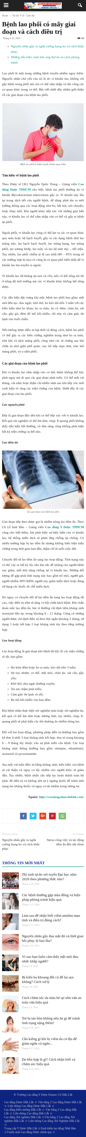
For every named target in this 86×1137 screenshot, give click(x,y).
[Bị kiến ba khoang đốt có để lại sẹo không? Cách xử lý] (10, 983)
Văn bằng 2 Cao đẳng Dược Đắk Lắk (60, 1102)
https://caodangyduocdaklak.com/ (61, 797)
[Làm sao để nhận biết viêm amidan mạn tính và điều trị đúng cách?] (10, 921)
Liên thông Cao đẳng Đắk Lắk (31, 1113)
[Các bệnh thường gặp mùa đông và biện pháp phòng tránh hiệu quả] (10, 901)
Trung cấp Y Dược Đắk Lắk (20, 1128)
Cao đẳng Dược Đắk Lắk (19, 1102)
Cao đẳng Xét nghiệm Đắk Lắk (22, 1117)
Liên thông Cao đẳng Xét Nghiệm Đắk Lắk (54, 1120)
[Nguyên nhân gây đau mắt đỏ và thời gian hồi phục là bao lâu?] (10, 942)
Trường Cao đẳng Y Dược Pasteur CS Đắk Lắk (44, 1094)
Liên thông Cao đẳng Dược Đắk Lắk (29, 1106)
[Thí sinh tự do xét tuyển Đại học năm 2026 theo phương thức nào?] (10, 880)
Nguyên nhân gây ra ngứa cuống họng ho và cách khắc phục (21, 844)
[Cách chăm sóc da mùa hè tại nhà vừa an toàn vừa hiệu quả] (10, 1004)
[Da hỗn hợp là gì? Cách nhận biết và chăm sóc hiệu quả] (10, 1065)
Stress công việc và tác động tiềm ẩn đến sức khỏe (65, 842)
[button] (80, 5)
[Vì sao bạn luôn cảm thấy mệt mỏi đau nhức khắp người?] (10, 963)
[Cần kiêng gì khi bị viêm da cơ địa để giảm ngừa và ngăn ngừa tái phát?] (10, 1045)
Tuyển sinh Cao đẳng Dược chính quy (29, 1132)
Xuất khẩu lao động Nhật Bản (58, 1128)
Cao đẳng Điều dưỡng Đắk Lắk (22, 1109)
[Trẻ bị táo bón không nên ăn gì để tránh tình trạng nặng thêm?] (10, 1024)
